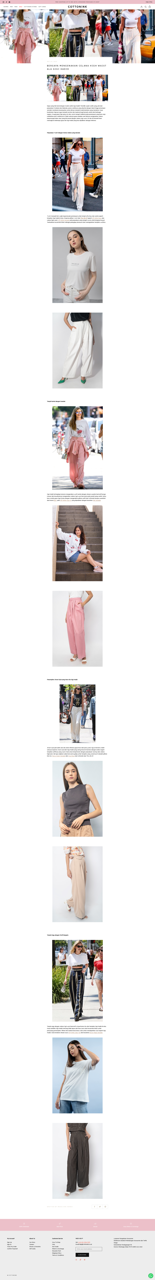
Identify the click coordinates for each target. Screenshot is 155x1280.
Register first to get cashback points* (77, 2)
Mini (15, 6)
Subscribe (82, 1254)
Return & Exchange (58, 1249)
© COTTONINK (12, 1275)
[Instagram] (3, 2)
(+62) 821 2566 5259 (84, 1242)
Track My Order (12, 1246)
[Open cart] (150, 7)
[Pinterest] (9, 2)
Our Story (32, 1242)
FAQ (53, 1244)
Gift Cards (42, 6)
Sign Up (9, 1242)
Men (11, 6)
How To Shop (56, 1242)
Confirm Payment (12, 1249)
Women (5, 6)
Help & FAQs (149, 2)
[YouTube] (6, 2)
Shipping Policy (56, 1253)
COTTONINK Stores (30, 6)
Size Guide (55, 1246)
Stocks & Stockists (35, 1246)
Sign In (9, 1244)
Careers (31, 1244)
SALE (20, 6)
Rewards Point (56, 1251)
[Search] (146, 7)
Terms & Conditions (58, 1255)
